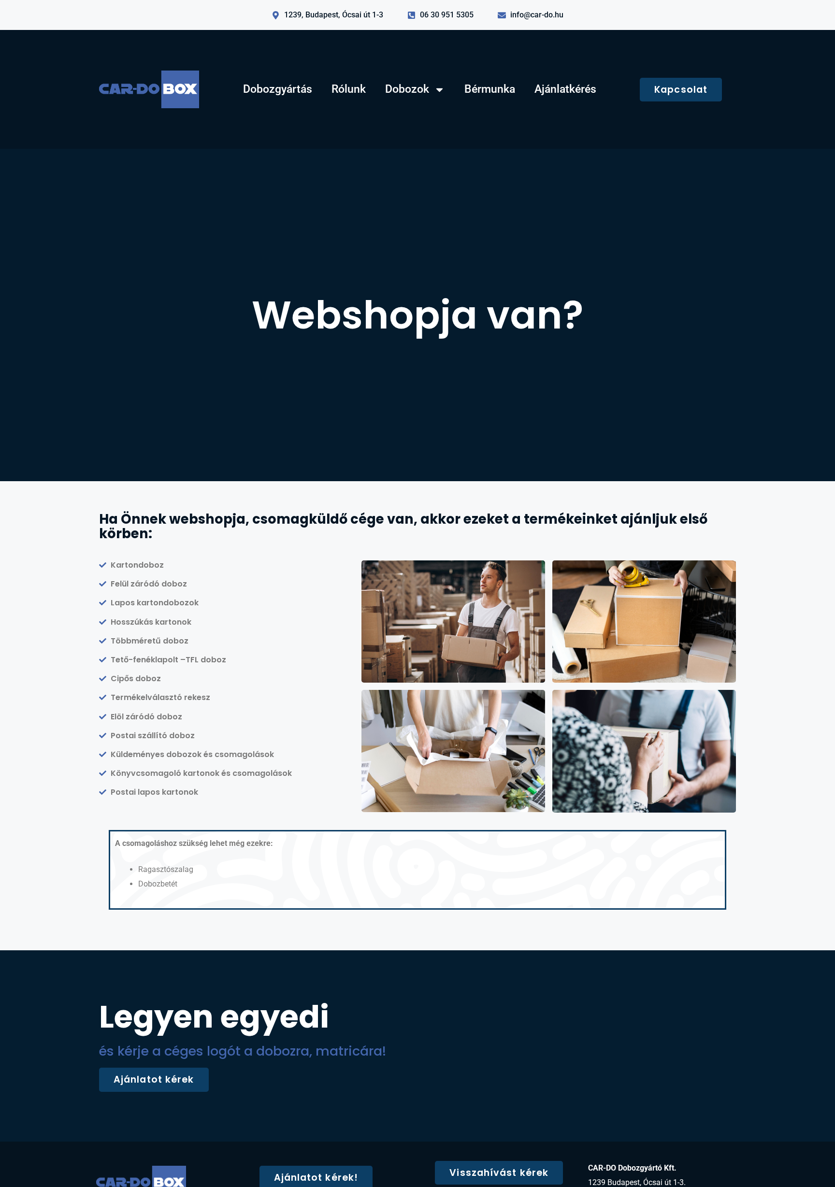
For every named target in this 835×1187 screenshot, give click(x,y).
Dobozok (407, 89)
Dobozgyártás (277, 89)
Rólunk (348, 89)
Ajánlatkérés (565, 89)
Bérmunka (489, 89)
